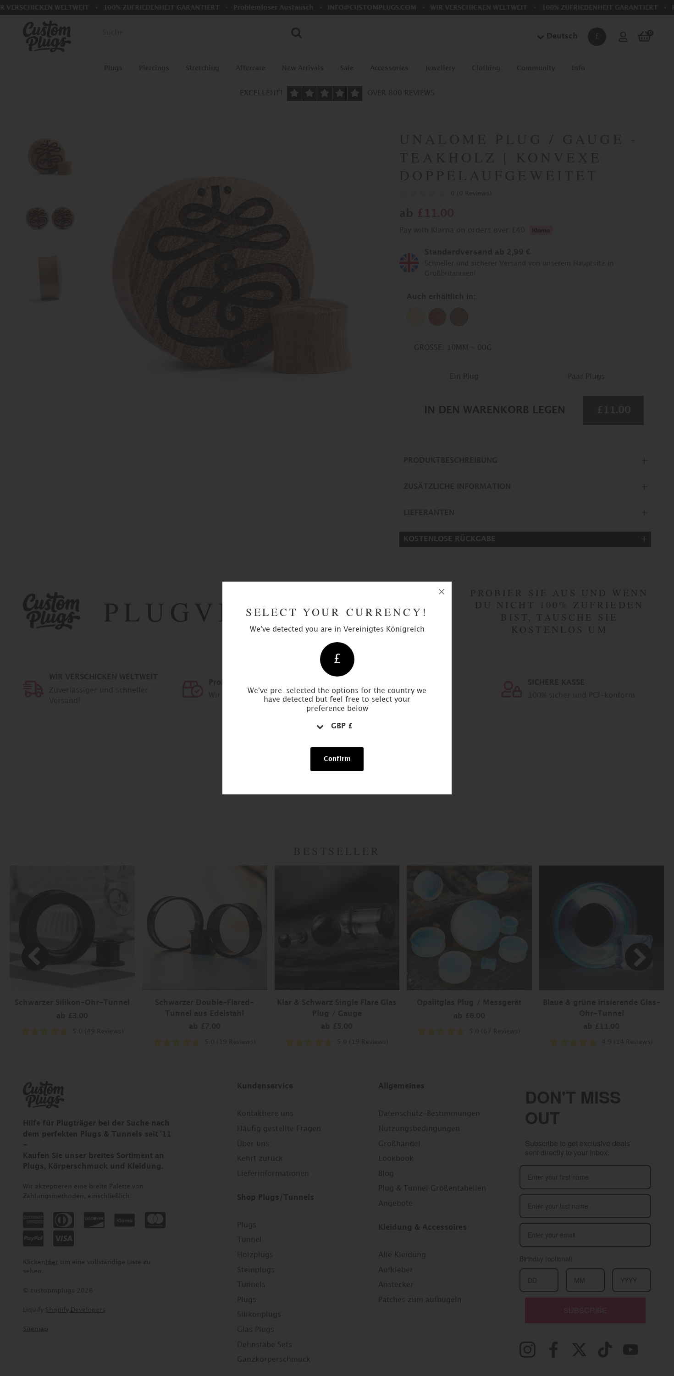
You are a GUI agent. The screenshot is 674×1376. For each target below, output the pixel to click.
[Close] (441, 592)
